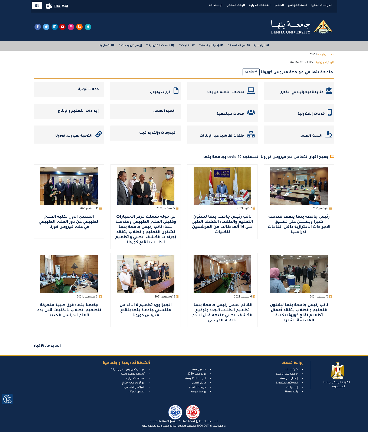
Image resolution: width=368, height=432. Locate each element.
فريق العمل (199, 383)
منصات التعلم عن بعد (226, 92)
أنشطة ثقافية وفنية (133, 374)
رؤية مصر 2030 (196, 374)
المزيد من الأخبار (47, 346)
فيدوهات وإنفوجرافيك (157, 133)
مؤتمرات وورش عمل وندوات (128, 369)
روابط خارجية (198, 392)
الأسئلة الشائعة (160, 421)
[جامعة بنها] (302, 27)
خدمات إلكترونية (312, 114)
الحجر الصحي (164, 111)
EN (37, 5)
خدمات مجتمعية (231, 114)
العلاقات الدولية (259, 5)
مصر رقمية (199, 369)
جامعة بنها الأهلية (287, 374)
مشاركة (250, 72)
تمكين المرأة (137, 392)
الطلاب (279, 5)
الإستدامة (215, 5)
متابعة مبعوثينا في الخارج (302, 92)
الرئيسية (259, 45)
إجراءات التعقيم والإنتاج (79, 111)
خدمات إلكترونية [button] (159, 45)
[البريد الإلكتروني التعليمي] (57, 6)
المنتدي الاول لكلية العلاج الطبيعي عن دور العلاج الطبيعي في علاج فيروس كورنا (69, 222)
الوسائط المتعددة (287, 383)
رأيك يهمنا (291, 392)
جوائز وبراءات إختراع (133, 383)
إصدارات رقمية (289, 378)
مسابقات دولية (135, 378)
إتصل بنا (105, 45)
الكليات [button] (186, 45)
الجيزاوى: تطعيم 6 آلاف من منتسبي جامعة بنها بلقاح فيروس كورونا (146, 310)
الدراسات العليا (321, 5)
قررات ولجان (160, 92)
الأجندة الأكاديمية (195, 378)
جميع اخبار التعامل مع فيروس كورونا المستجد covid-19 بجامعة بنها (266, 157)
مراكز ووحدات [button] (129, 45)
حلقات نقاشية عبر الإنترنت (222, 136)
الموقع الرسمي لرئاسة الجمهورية (336, 384)
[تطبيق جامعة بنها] (88, 27)
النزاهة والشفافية (134, 387)
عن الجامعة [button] (238, 45)
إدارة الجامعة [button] (210, 45)
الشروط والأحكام (207, 421)
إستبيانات (292, 387)
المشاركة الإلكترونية (183, 421)
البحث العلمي (235, 5)
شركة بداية (291, 369)
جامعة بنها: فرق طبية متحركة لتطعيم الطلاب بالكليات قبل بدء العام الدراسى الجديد (69, 310)
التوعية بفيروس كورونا (74, 136)
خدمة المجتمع (297, 5)
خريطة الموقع (197, 387)
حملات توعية (89, 89)
